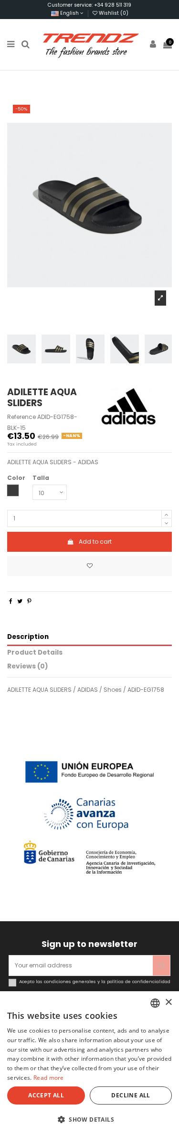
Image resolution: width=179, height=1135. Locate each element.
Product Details (35, 653)
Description (28, 637)
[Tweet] (19, 601)
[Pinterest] (29, 601)
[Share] (10, 601)
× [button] (168, 1002)
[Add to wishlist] (89, 566)
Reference (21, 417)
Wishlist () (112, 13)
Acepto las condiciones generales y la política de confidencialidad (94, 982)
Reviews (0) (27, 667)
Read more (48, 1078)
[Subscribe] (161, 966)
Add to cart (95, 542)
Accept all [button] (46, 1095)
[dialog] (89, 1063)
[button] (89, 1119)
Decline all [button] (130, 1095)
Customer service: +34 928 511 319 (89, 5)
